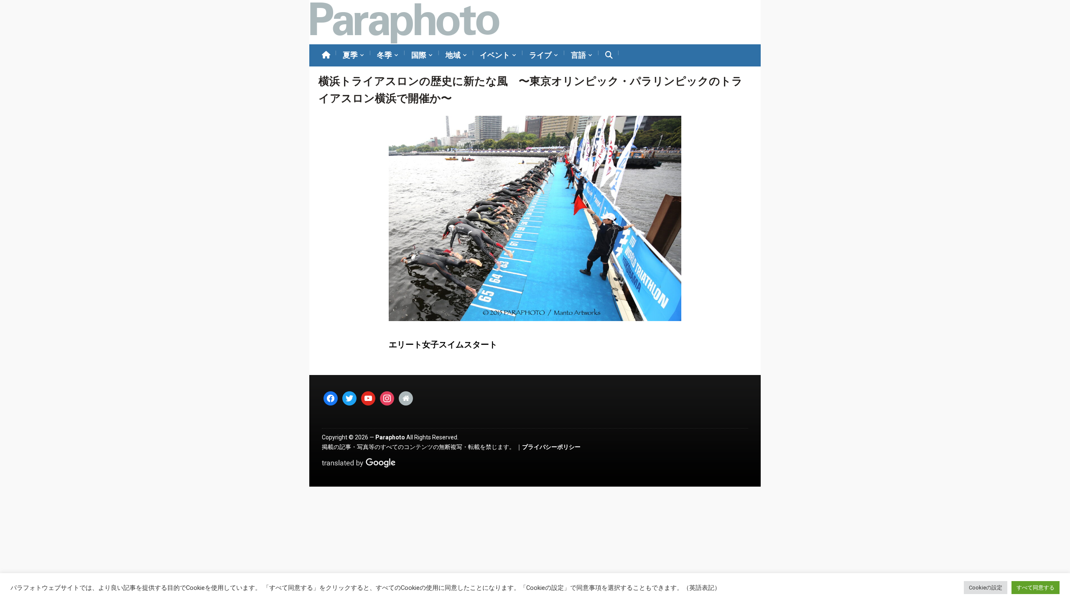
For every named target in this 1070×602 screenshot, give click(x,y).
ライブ (540, 55)
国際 (418, 55)
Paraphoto (390, 437)
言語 (578, 55)
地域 (453, 55)
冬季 (384, 55)
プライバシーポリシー (551, 447)
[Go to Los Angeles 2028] (404, 22)
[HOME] (326, 55)
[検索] (609, 55)
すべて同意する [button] (1035, 587)
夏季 (350, 55)
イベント (495, 55)
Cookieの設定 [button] (985, 587)
